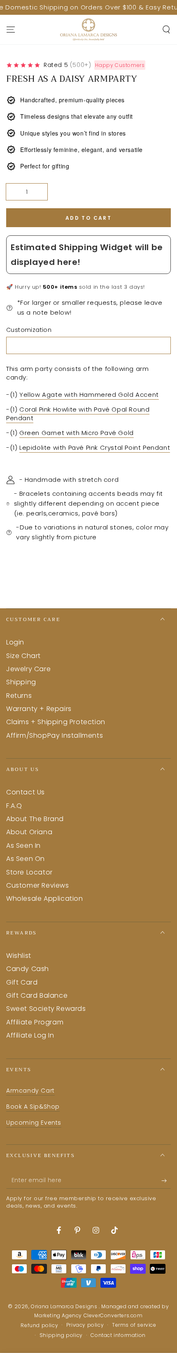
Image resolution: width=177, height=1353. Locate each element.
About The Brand (35, 819)
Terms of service (134, 1325)
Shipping (21, 682)
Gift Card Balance (37, 995)
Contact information (118, 1335)
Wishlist (18, 955)
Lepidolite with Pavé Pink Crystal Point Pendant (94, 447)
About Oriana (29, 832)
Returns (19, 695)
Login (15, 642)
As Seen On (25, 858)
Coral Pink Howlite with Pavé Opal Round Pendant (77, 413)
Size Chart (23, 655)
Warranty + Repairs (39, 708)
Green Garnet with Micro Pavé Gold (76, 432)
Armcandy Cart (30, 1090)
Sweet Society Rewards (46, 1008)
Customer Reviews (37, 885)
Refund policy (39, 1325)
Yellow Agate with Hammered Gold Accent (89, 394)
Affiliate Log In (30, 1035)
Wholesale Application (44, 898)
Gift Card (21, 982)
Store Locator (29, 872)
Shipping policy (61, 1335)
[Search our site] (166, 30)
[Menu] (10, 30)
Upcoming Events (33, 1122)
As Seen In (23, 845)
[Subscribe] (166, 1180)
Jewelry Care (28, 669)
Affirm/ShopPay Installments (54, 735)
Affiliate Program (34, 1022)
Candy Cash (27, 968)
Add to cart (88, 217)
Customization (28, 330)
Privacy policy (85, 1325)
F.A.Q (14, 805)
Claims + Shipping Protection (55, 722)
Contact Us (25, 792)
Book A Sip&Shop (33, 1106)
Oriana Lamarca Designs (65, 1306)
